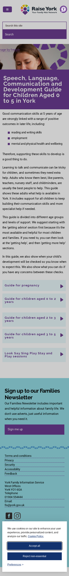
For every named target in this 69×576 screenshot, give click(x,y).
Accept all (34, 545)
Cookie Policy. (36, 536)
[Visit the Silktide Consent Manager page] (60, 565)
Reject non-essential (34, 556)
